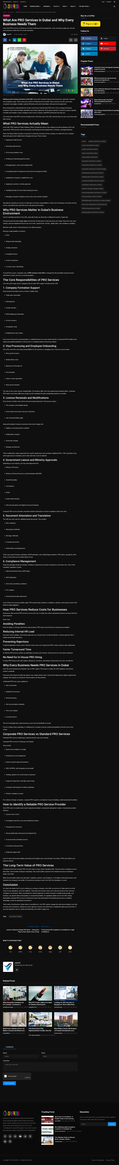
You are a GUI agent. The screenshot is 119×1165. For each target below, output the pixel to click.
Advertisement (7, 2)
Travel (84, 141)
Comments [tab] (10, 1047)
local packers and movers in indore (92, 185)
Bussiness (11, 12)
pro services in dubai (15, 916)
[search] (114, 6)
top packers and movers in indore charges (94, 169)
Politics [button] (56, 6)
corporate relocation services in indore (93, 181)
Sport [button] (64, 6)
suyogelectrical (33, 1007)
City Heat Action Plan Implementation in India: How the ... (40, 1031)
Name (5, 1053)
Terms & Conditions (97, 1160)
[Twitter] (10, 1136)
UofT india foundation (34, 1035)
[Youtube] (20, 1136)
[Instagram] (15, 1136)
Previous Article (34, 926)
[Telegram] (25, 1136)
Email (43, 1053)
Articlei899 (58, 1121)
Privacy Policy (110, 1160)
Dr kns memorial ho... (60, 1131)
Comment (6, 1061)
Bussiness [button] (46, 6)
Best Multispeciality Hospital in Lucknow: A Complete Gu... (65, 1128)
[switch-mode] (114, 2)
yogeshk (17, 963)
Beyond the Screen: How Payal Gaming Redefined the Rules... (103, 100)
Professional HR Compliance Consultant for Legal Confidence (57, 931)
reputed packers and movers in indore (93, 212)
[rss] (10, 1141)
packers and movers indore (90, 149)
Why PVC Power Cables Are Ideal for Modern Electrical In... (40, 1003)
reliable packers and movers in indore (92, 177)
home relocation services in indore (92, 196)
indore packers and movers (90, 157)
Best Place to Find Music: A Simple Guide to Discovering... (65, 1117)
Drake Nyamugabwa (99, 71)
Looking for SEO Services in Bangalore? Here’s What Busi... (64, 1003)
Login (103, 2)
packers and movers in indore (97, 141)
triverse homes (58, 1033)
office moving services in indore (91, 208)
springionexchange (8, 1007)
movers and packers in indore (90, 145)
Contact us (23, 2)
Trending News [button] (34, 6)
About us (15, 2)
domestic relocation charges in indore (92, 188)
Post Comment (9, 1083)
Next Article (45, 926)
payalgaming (97, 103)
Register (109, 2)
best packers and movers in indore (92, 165)
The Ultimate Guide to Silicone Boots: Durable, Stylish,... (65, 1138)
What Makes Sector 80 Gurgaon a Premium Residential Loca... (65, 1029)
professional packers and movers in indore (94, 192)
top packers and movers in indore (91, 161)
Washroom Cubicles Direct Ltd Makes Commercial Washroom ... (14, 1029)
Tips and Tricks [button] (84, 6)
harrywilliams (6, 1033)
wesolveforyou (58, 1007)
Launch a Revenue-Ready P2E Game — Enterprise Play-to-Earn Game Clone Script (22, 931)
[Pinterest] (30, 1136)
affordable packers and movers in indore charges (96, 200)
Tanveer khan (58, 1141)
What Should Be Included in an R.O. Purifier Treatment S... (13, 1003)
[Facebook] (5, 1136)
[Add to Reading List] (76, 40)
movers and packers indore (90, 153)
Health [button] (72, 6)
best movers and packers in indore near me (94, 204)
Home (25, 6)
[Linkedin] (5, 1141)
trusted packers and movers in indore (92, 173)
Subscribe (112, 1124)
